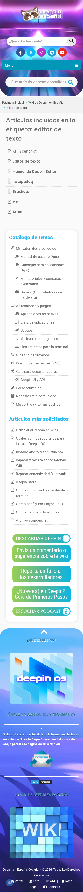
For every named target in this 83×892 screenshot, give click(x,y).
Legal (33, 887)
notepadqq (23, 181)
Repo (68, 881)
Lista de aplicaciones (37, 322)
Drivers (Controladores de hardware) (41, 295)
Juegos (27, 330)
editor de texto (17, 108)
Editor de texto (27, 161)
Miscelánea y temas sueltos (38, 404)
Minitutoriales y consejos (36, 248)
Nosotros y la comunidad (36, 396)
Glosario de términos (33, 355)
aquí (36, 739)
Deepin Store (26, 482)
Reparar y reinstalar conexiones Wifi (41, 463)
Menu (9, 65)
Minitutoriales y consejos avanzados (41, 281)
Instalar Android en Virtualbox (39, 452)
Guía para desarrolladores (37, 371)
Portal (18, 881)
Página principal (13, 103)
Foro (36, 881)
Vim (16, 201)
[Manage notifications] (9, 882)
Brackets (21, 191)
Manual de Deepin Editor (35, 171)
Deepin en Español (15, 869)
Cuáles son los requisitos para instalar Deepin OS (40, 441)
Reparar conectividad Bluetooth (41, 474)
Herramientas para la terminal (44, 347)
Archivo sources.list (32, 520)
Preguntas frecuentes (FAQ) (38, 363)
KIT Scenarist (25, 151)
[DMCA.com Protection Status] (41, 785)
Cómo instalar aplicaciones (37, 512)
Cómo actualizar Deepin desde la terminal (42, 493)
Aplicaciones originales (39, 339)
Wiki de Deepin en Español (46, 103)
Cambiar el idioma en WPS (37, 430)
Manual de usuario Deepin (41, 256)
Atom (17, 211)
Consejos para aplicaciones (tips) (43, 268)
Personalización (29, 388)
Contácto (53, 887)
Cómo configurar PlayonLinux (39, 504)
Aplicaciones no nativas (39, 314)
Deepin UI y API (33, 379)
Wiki (52, 881)
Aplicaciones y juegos (33, 306)
